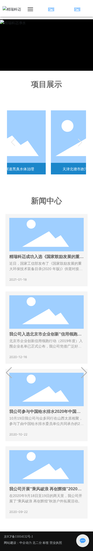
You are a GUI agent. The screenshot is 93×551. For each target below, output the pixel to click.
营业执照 (56, 543)
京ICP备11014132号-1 (18, 536)
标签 (46, 543)
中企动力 (25, 543)
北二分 (37, 543)
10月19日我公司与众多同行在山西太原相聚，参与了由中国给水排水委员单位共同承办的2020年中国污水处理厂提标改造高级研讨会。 (46, 423)
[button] (8, 372)
